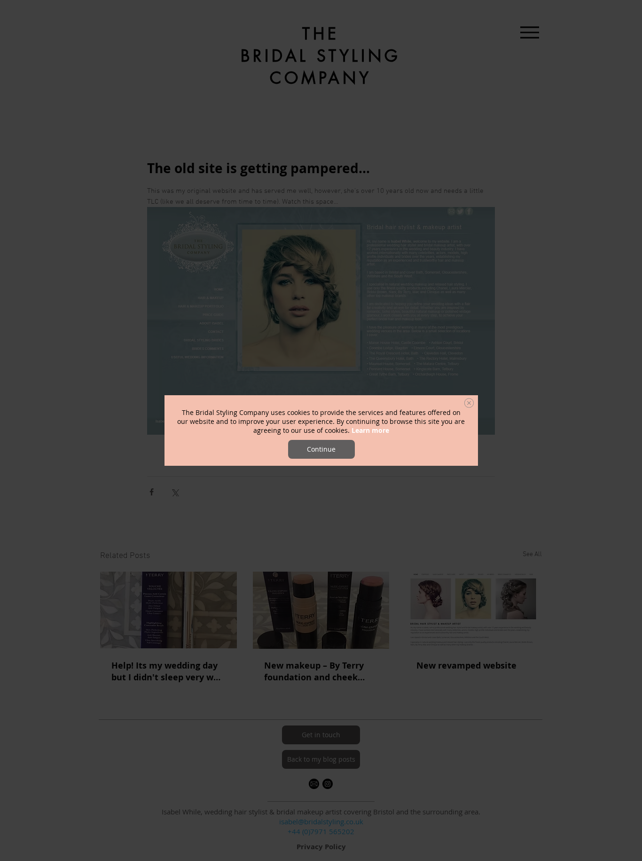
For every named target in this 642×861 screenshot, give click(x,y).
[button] (469, 403)
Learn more (370, 430)
